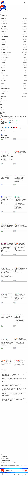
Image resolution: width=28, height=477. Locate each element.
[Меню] (25, 2)
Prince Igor (4, 203)
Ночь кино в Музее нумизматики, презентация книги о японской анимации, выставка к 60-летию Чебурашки (7, 157)
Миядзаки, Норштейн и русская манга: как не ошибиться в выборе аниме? (7, 246)
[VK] (8, 127)
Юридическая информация (7, 117)
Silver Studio (13, 116)
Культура (3, 196)
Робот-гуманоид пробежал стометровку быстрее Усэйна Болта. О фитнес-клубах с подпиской (20, 320)
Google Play (20, 120)
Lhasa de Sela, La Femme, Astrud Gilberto (20, 226)
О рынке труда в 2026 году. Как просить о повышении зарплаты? (7, 227)
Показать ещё (4, 370)
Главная (2, 475)
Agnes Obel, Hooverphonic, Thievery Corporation (6, 296)
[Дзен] (11, 127)
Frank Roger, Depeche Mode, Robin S (7, 317)
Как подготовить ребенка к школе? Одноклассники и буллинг (19, 179)
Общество (17, 176)
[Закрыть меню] (1, 12)
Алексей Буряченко (19, 250)
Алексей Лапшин (5, 251)
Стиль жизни (4, 151)
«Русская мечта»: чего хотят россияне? (20, 269)
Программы (8, 475)
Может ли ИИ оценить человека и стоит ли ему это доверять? (20, 246)
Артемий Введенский (20, 272)
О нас (1, 116)
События (14, 475)
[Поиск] (20, 128)
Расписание (25, 475)
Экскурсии (6, 116)
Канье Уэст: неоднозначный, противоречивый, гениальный (19, 363)
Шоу (2, 224)
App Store (12, 120)
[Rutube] (14, 127)
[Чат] (23, 470)
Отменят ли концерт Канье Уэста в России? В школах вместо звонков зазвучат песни (20, 342)
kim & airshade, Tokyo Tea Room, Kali (20, 153)
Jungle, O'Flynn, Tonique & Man (5, 178)
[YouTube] (16, 127)
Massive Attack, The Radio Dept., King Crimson (6, 363)
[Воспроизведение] (25, 470)
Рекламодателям (21, 116)
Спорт (16, 315)
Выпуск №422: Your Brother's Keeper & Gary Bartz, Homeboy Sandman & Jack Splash (20, 297)
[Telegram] (5, 127)
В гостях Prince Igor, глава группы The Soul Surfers (7, 199)
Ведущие (19, 475)
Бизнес (16, 243)
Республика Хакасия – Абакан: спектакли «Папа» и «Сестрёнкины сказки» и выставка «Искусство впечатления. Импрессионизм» (20, 204)
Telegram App (13, 122)
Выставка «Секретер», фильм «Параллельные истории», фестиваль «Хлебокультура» (7, 343)
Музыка (16, 151)
